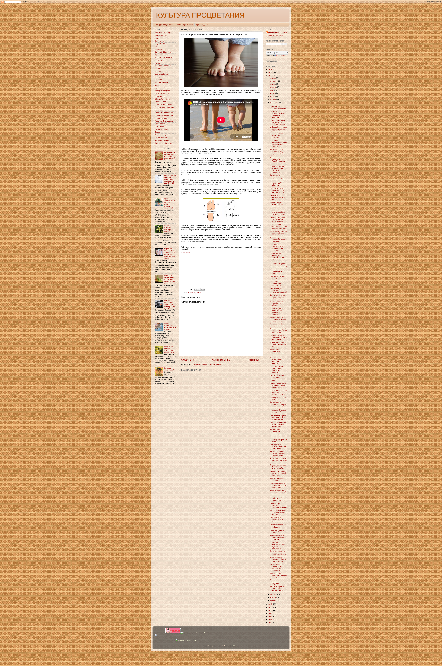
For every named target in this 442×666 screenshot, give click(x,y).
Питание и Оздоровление (164, 107)
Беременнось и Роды (163, 33)
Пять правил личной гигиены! (277, 277)
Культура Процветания (164, 25)
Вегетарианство (161, 35)
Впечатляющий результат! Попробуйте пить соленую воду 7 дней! (170, 179)
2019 (270, 610)
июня (272, 93)
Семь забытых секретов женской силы (277, 197)
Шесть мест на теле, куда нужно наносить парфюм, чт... (278, 160)
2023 (270, 622)
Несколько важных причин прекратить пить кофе (278, 537)
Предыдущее (254, 360)
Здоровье (197, 292)
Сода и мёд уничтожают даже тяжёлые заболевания (277, 545)
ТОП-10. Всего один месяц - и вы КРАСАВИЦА (277, 135)
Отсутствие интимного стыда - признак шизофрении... (278, 297)
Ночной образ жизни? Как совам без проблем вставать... (278, 122)
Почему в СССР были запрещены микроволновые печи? (169, 304)
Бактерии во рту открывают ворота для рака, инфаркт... (278, 212)
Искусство (158, 60)
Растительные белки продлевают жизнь (278, 325)
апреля (273, 87)
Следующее (187, 360)
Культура (158, 68)
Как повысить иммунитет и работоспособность (278, 177)
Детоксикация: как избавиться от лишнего (276, 271)
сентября (274, 102)
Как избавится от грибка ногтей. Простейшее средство (276, 360)
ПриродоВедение (161, 118)
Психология (159, 126)
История (158, 63)
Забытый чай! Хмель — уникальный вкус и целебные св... (278, 319)
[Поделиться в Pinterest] (204, 289)
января (273, 78)
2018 (270, 607)
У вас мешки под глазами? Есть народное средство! (278, 290)
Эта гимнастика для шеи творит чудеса (278, 263)
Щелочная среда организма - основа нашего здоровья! (278, 559)
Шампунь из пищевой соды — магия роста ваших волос (278, 330)
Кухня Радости (202, 25)
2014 (270, 69)
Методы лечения (161, 77)
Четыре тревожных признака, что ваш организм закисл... (277, 453)
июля (272, 96)
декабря (273, 600)
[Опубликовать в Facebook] (202, 289)
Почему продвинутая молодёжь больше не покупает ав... (278, 417)
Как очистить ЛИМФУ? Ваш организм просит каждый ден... (278, 152)
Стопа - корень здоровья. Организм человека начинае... (278, 226)
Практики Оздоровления (164, 113)
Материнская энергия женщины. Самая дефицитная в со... (278, 385)
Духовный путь (160, 49)
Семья (157, 132)
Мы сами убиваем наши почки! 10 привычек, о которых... (277, 369)
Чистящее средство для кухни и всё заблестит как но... (277, 219)
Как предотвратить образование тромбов (277, 303)
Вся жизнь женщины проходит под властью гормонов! (278, 553)
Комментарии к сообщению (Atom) (207, 364)
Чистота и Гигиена (162, 140)
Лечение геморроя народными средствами (277, 183)
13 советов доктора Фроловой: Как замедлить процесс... (277, 311)
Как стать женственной (169, 369)
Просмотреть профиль (274, 35)
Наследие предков (162, 93)
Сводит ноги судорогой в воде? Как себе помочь (170, 326)
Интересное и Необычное (164, 57)
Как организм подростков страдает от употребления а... (277, 432)
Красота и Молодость (163, 66)
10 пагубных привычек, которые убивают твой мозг (278, 233)
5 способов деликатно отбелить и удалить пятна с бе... (278, 410)
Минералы (159, 79)
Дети (156, 46)
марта (272, 84)
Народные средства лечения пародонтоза (277, 498)
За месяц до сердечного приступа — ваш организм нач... (277, 352)
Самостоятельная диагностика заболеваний (276, 283)
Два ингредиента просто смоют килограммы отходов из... (276, 567)
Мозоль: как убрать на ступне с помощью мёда (278, 344)
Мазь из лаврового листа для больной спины (278, 492)
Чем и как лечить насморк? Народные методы (278, 439)
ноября (273, 597)
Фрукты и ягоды (161, 135)
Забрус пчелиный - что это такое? (278, 479)
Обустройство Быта (162, 99)
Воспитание (159, 41)
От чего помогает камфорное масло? (168, 228)
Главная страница (220, 360)
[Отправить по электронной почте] (195, 289)
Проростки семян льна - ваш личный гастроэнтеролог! (169, 279)
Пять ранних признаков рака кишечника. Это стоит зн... (276, 247)
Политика (158, 110)
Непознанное (160, 96)
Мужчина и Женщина (163, 88)
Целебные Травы (161, 137)
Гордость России (161, 44)
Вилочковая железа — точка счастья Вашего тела (169, 349)
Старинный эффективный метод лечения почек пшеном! (278, 143)
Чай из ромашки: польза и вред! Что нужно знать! (278, 446)
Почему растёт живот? (278, 267)
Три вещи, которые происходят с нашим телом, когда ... (278, 337)
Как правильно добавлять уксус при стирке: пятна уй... (278, 404)
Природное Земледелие (164, 115)
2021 (270, 616)
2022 (270, 619)
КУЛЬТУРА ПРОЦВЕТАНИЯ (200, 15)
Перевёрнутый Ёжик (185, 25)
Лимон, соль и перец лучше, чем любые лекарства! (278, 473)
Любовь (158, 71)
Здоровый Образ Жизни (164, 52)
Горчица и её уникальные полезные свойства (278, 106)
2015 (270, 72)
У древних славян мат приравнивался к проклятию (278, 526)
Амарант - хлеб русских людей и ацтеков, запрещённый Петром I (170, 156)
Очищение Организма (163, 104)
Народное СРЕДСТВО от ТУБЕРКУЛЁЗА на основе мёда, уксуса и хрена (169, 253)
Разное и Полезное (162, 129)
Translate (283, 55)
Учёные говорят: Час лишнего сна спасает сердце (277, 588)
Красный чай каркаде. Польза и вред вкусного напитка (278, 467)
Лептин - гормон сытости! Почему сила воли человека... (277, 205)
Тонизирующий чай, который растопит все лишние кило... (278, 190)
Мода (157, 85)
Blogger (236, 646)
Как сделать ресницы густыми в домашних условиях (278, 512)
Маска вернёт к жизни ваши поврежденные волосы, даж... (278, 460)
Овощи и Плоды (161, 102)
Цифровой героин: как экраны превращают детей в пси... (278, 129)
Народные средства (162, 91)
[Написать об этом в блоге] (197, 289)
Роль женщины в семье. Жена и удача (276, 519)
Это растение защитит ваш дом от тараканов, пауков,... (278, 392)
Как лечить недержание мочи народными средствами (277, 114)
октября (273, 594)
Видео (190, 292)
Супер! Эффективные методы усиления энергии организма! (169, 203)
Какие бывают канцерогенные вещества (276, 581)
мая (272, 90)
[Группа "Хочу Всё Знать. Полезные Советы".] (195, 633)
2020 (270, 613)
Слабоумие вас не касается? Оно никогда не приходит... (277, 169)
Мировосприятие (161, 82)
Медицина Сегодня (162, 74)
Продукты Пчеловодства (164, 121)
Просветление (160, 124)
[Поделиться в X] (199, 289)
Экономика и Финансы (163, 143)
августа (273, 99)
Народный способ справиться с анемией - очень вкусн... (277, 256)
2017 (270, 604)
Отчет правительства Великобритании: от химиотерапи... (278, 424)
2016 (270, 75)
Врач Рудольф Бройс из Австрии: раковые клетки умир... (278, 485)
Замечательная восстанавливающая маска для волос (278, 575)
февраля (274, 81)
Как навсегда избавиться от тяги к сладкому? (278, 239)
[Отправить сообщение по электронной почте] (191, 289)
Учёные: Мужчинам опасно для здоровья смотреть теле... (278, 378)
